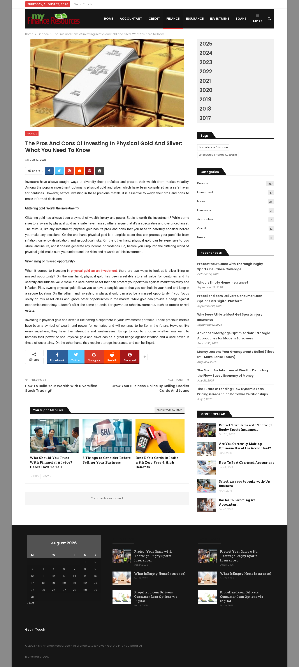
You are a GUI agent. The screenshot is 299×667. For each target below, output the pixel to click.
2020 (206, 90)
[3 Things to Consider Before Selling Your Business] (107, 436)
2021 (205, 81)
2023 (205, 62)
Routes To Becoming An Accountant (237, 502)
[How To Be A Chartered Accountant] (206, 468)
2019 (205, 99)
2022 (205, 71)
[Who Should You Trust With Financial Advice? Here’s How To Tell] (54, 436)
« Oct (30, 603)
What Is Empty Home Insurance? (222, 282)
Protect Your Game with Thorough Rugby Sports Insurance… (246, 427)
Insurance (195, 18)
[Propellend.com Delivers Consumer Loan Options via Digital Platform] (122, 597)
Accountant (131, 18)
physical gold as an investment (94, 271)
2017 (205, 118)
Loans (241, 18)
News (201, 237)
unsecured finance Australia (218, 155)
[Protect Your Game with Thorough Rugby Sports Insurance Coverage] (206, 430)
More (257, 21)
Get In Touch (83, 4)
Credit (154, 18)
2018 (205, 109)
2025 (206, 44)
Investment (219, 18)
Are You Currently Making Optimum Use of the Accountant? (245, 446)
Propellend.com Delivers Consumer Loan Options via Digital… (155, 596)
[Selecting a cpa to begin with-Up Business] (206, 486)
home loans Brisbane (213, 147)
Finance (172, 18)
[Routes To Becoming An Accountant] (206, 505)
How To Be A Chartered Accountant (246, 463)
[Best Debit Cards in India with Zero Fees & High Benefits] (160, 436)
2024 (206, 53)
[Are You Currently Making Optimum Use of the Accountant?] (206, 449)
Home (108, 18)
